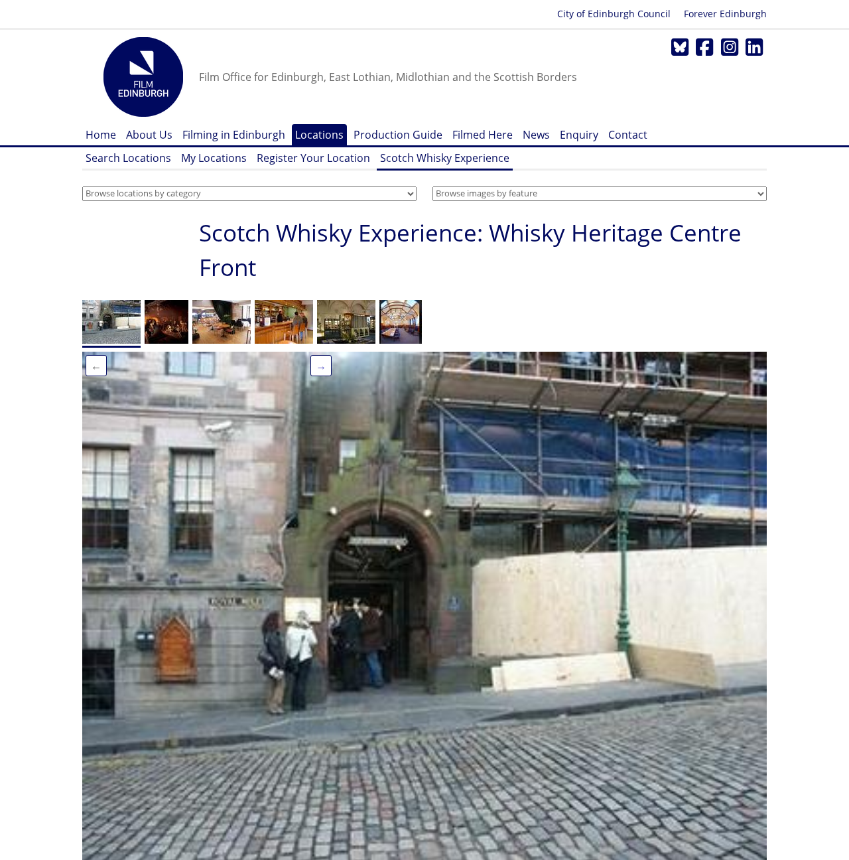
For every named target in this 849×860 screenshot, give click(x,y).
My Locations (214, 158)
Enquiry (579, 134)
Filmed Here (482, 134)
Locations (319, 134)
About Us (149, 134)
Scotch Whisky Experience (444, 158)
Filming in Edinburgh (233, 134)
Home (101, 134)
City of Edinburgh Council (614, 13)
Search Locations (128, 158)
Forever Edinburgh (725, 13)
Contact (627, 134)
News (536, 134)
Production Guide (398, 134)
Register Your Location (313, 158)
